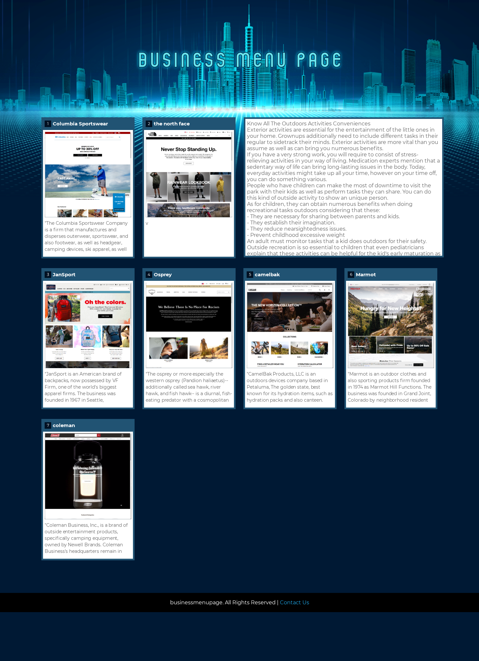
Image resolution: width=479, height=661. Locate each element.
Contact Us (294, 602)
